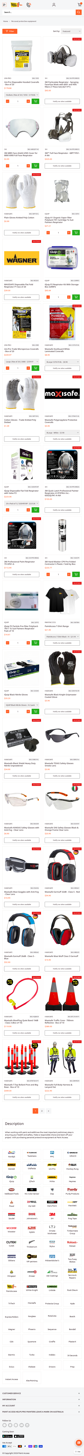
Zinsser (32, 1276)
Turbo (31, 1353)
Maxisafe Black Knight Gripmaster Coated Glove (60, 695)
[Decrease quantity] (7, 101)
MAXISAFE (8, 214)
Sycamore (32, 1341)
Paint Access (23, 1450)
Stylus (52, 1246)
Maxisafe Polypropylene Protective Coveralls (61, 421)
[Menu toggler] (4, 5)
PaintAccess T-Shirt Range (57, 626)
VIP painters (32, 1261)
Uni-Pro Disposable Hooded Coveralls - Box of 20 (21, 83)
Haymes (72, 1181)
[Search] (79, 12)
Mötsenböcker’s (52, 1260)
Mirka (52, 1181)
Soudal (12, 1218)
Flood (11, 1206)
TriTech (11, 1303)
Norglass (32, 1316)
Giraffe (52, 1341)
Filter (11, 31)
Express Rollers (11, 1317)
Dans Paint (52, 1206)
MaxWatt (72, 1205)
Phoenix (32, 1329)
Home (5, 21)
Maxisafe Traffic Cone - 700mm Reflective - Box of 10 (59, 1021)
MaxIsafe (32, 1303)
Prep (72, 1366)
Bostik (72, 1316)
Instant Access (11, 1378)
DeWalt (11, 1169)
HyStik (32, 1232)
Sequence (52, 1329)
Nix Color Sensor (32, 1194)
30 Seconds (72, 1354)
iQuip (47, 214)
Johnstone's (32, 1218)
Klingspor (11, 1276)
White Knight (32, 1290)
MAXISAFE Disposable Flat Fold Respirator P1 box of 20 (18, 285)
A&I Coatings (52, 1276)
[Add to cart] (35, 101)
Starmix (11, 1354)
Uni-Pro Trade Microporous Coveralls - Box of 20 (21, 350)
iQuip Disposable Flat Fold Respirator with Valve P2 (21, 491)
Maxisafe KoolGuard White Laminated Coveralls (57, 350)
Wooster (11, 1231)
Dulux (11, 1366)
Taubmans (31, 1156)
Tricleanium (32, 1247)
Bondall (72, 1329)
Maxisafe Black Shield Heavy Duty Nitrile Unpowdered (20, 764)
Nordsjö (11, 1156)
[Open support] (79, 1443)
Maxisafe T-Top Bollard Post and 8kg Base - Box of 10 (21, 1085)
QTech (32, 1181)
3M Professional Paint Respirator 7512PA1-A (19, 562)
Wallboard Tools (12, 1194)
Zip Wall (31, 1206)
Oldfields (32, 1168)
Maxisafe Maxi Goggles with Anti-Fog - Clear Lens (21, 893)
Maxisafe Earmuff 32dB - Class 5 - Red (62, 891)
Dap (52, 1194)
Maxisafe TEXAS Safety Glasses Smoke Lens (59, 764)
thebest (31, 1366)
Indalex (52, 1354)
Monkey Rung (72, 1169)
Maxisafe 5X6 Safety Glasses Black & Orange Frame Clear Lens (61, 828)
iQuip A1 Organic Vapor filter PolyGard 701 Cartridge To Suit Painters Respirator (59, 220)
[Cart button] (80, 5)
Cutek (11, 1246)
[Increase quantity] (28, 101)
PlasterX (72, 1341)
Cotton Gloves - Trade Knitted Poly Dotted (20, 421)
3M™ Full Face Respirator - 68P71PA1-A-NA (62, 154)
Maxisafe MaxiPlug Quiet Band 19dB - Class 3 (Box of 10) (21, 1021)
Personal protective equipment (23, 21)
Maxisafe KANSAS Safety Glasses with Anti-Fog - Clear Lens (21, 828)
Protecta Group (52, 1303)
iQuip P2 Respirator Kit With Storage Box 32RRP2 (62, 285)
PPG (52, 1156)
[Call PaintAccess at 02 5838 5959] (29, 5)
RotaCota (52, 1316)
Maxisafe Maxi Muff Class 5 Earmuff (61, 956)
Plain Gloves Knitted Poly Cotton (19, 217)
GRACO (73, 1156)
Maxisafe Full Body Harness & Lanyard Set (58, 1085)
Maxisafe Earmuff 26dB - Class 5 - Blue (19, 957)
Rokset (72, 1246)
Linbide (52, 1290)
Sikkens (11, 1260)
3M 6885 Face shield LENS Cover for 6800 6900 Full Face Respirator (20, 154)
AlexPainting (32, 1378)
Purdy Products (72, 1194)
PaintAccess (50, 622)
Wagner (11, 1329)
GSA (11, 1341)
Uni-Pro (7, 78)
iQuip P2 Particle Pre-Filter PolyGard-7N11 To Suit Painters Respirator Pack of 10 (21, 628)
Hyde (72, 1303)
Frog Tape (72, 1218)
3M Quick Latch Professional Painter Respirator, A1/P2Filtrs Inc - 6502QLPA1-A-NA (61, 493)
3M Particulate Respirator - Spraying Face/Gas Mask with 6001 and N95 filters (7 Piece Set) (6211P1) (61, 84)
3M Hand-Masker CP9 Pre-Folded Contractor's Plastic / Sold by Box (60, 562)
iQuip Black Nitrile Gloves (16, 694)
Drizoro (52, 1366)
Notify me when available (62, 101)
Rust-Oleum (72, 1290)
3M (46, 78)
